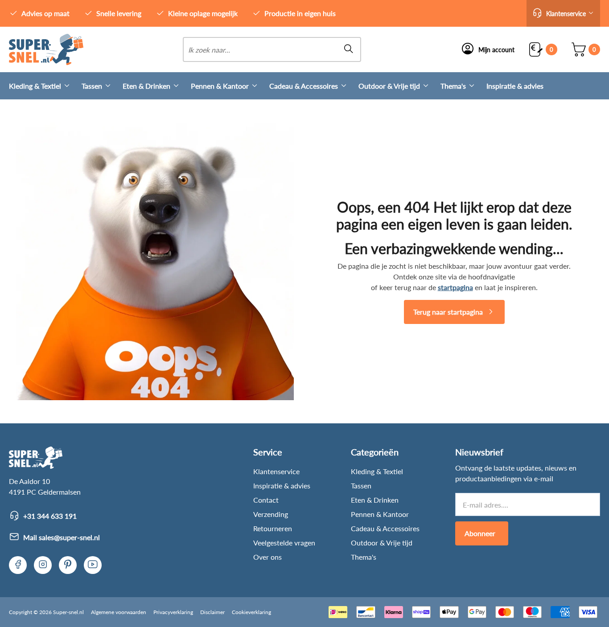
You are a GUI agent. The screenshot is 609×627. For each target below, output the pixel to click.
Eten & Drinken (146, 86)
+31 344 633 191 (50, 516)
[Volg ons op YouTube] (93, 565)
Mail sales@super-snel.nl (61, 537)
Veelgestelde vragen (284, 542)
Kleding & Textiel (35, 86)
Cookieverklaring (251, 612)
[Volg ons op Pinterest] (68, 565)
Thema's (453, 86)
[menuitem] (45, 85)
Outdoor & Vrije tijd (389, 86)
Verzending (270, 514)
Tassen (92, 86)
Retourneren (272, 528)
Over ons (267, 557)
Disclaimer (212, 612)
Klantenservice (276, 471)
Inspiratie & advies (514, 86)
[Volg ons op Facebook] (18, 565)
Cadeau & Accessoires (303, 86)
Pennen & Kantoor (220, 86)
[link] (46, 49)
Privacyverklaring (173, 612)
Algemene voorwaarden (118, 612)
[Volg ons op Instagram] (43, 565)
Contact (266, 500)
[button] (563, 13)
